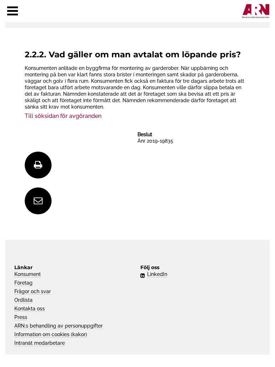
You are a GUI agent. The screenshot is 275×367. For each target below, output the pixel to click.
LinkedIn (157, 274)
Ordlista (23, 300)
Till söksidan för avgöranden (63, 116)
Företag (23, 283)
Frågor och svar (32, 291)
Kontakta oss (29, 308)
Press (20, 317)
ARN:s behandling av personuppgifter (58, 326)
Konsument (27, 274)
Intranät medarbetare (39, 343)
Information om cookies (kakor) (50, 334)
